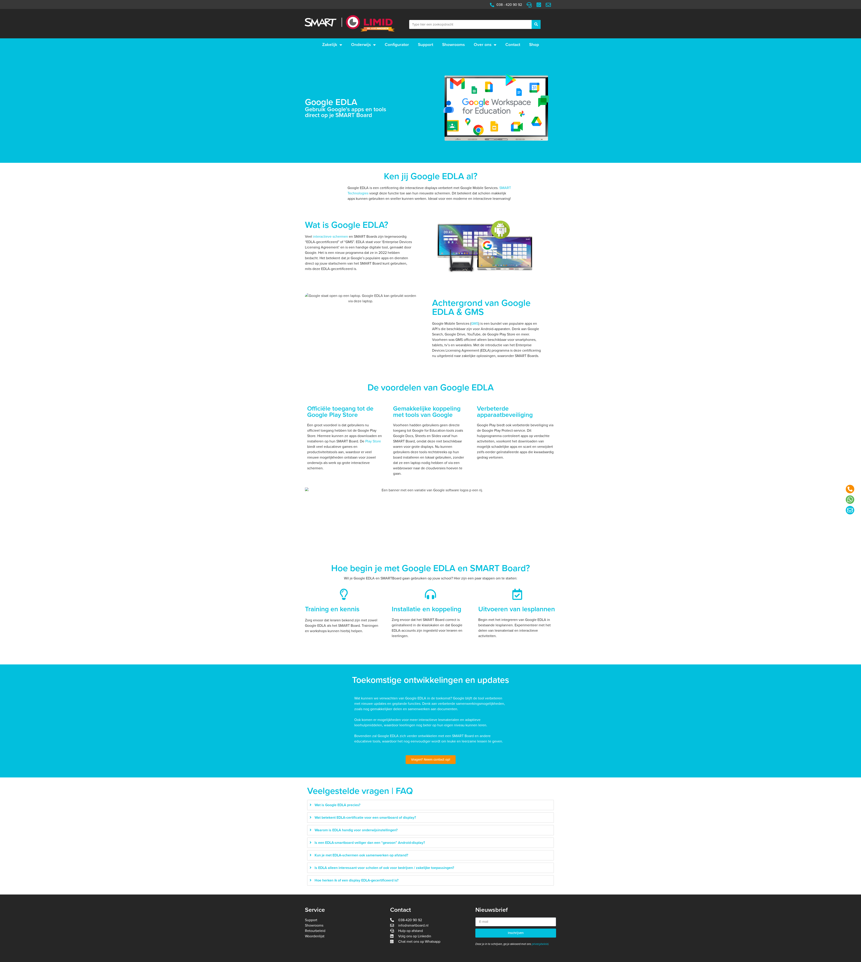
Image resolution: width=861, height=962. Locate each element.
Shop (534, 44)
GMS (474, 323)
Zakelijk (329, 44)
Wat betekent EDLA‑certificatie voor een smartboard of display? (365, 817)
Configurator (397, 44)
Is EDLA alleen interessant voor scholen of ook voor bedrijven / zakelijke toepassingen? (384, 868)
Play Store (373, 441)
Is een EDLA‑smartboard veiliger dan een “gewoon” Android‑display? (370, 842)
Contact (512, 44)
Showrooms (453, 44)
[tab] (430, 805)
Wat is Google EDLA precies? (337, 805)
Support (425, 44)
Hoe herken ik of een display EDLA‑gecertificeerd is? (356, 880)
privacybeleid (540, 944)
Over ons (482, 44)
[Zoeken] (536, 24)
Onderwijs (361, 44)
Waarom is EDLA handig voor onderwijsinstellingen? (356, 830)
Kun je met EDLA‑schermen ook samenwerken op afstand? (361, 855)
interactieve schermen (330, 236)
